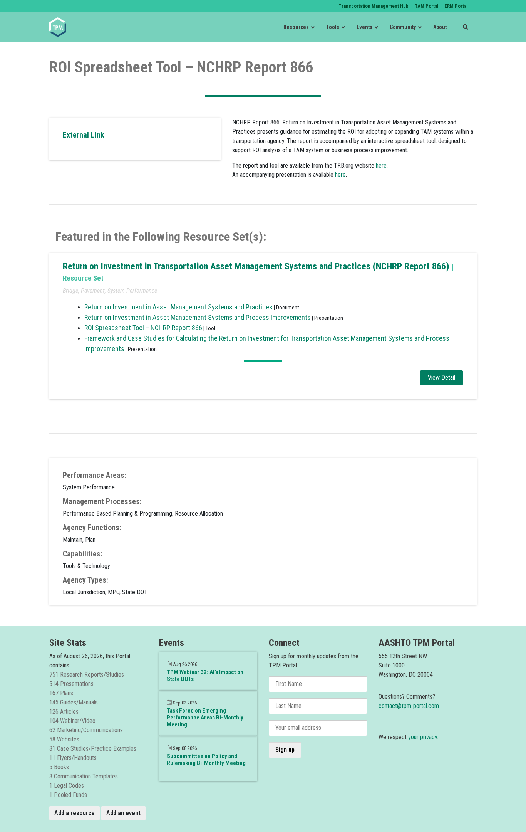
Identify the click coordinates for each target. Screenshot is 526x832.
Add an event (123, 813)
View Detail (441, 377)
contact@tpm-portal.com (409, 705)
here (381, 165)
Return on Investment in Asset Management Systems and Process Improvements (197, 317)
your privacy (422, 737)
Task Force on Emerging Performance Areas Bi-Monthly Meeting (205, 717)
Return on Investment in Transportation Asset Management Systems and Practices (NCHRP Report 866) (257, 266)
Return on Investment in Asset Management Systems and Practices (178, 307)
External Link (83, 135)
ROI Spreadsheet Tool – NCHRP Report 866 (143, 328)
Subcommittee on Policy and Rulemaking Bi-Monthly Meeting (206, 759)
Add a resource (74, 813)
